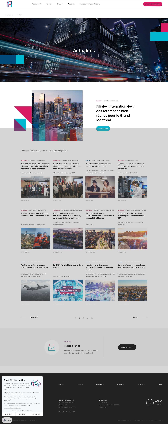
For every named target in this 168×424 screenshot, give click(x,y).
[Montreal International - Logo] (14, 6)
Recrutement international (101, 162)
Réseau (87, 2)
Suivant (135, 319)
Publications (66, 2)
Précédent (34, 319)
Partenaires (77, 2)
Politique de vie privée (155, 421)
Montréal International (111, 102)
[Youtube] (74, 413)
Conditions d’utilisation (124, 421)
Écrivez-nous (103, 409)
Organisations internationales (89, 9)
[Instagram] (70, 413)
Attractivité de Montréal (70, 162)
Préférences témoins (140, 421)
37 (92, 319)
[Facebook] (66, 413)
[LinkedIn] (59, 413)
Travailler (71, 9)
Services (34, 2)
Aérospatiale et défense (35, 263)
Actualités (44, 2)
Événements (55, 2)
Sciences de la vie (132, 162)
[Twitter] (63, 413)
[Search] (153, 2)
